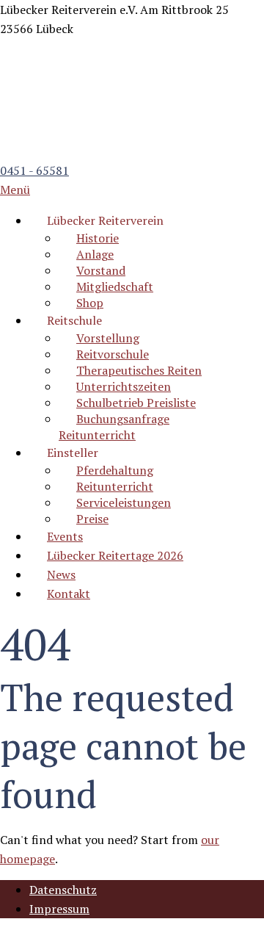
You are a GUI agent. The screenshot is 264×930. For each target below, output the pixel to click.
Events (65, 536)
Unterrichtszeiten (123, 386)
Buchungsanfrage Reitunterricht (114, 427)
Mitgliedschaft (114, 286)
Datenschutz (63, 890)
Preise (92, 519)
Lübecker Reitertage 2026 (115, 555)
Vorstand (100, 270)
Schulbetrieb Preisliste (136, 402)
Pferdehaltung (114, 470)
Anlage (95, 254)
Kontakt (68, 593)
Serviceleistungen (123, 502)
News (61, 574)
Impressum (59, 909)
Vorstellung (107, 338)
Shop (89, 303)
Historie (97, 238)
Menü (15, 189)
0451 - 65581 (34, 170)
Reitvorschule (112, 354)
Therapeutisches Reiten (139, 370)
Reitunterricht (114, 486)
